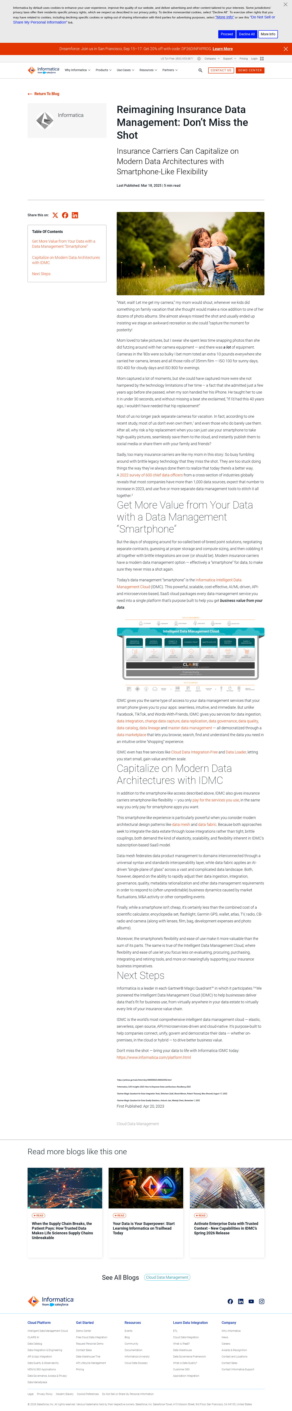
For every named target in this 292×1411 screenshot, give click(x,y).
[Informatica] (44, 70)
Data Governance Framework (189, 1356)
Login (254, 58)
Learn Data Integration (190, 1323)
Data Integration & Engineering (45, 1350)
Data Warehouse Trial (88, 1356)
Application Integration (186, 1375)
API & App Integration (40, 1356)
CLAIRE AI (33, 1337)
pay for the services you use (216, 800)
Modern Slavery (65, 1394)
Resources (146, 70)
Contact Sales (84, 1350)
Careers (226, 1343)
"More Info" (224, 17)
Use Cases (124, 70)
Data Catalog (35, 1343)
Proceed (227, 34)
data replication (194, 721)
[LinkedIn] (240, 1301)
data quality (248, 721)
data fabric (207, 824)
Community (131, 1343)
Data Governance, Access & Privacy (47, 1375)
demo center (250, 70)
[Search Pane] (200, 70)
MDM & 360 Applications (42, 1369)
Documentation (133, 1350)
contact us (221, 70)
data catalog (127, 728)
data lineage (149, 728)
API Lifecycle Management (91, 1363)
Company (211, 58)
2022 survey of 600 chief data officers (151, 475)
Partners (168, 70)
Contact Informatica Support (238, 1369)
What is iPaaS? (181, 1343)
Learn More (223, 48)
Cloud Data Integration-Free (194, 752)
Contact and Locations (234, 1356)
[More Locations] (199, 58)
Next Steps (41, 273)
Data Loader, (236, 752)
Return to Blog (46, 93)
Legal (31, 1394)
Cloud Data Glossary (136, 1363)
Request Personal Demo (89, 1343)
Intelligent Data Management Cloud (48, 1330)
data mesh (181, 824)
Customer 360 (181, 1369)
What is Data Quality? (185, 1363)
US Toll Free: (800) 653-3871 (177, 58)
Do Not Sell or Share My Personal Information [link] (128, 1394)
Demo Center (83, 1330)
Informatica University (137, 1356)
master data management (190, 728)
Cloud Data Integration (186, 1337)
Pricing (244, 58)
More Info (268, 34)
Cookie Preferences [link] (88, 1394)
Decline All (247, 34)
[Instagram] (261, 1301)
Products (102, 70)
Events (128, 1330)
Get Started (85, 1323)
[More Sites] (261, 58)
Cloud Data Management (138, 1124)
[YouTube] (251, 1301)
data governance (223, 721)
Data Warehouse (182, 1350)
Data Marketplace (37, 1382)
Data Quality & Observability (43, 1363)
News (225, 1337)
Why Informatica (76, 70)
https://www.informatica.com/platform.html (154, 1057)
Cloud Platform (39, 1323)
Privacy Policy (45, 1394)
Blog (127, 1337)
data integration (130, 721)
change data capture (162, 721)
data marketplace (131, 734)
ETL (175, 1330)
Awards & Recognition (234, 1350)
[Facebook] (230, 1301)
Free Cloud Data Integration (91, 1337)
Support (228, 58)
